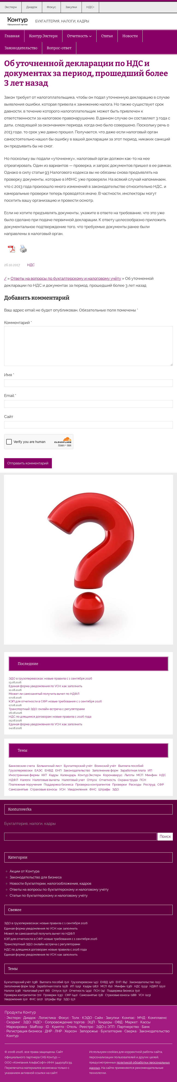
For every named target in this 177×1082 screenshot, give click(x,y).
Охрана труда (128, 780)
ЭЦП (91, 1022)
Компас (128, 1018)
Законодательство (77, 770)
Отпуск (92, 780)
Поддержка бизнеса (58, 784)
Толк (75, 1018)
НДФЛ (13, 780)
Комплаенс (157, 1018)
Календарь (68, 775)
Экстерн (13, 1018)
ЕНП (58, 770)
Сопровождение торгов (65, 1022)
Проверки (119, 784)
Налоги (25, 780)
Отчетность (107, 780)
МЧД (141, 1018)
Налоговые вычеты (46, 780)
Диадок (29, 1018)
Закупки (112, 1018)
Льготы (129, 775)
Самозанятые (18, 789)
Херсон (71, 1031)
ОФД (118, 1022)
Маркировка (16, 1027)
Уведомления (77, 789)
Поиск (165, 836)
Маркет (131, 1022)
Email (10, 395)
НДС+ (37, 1022)
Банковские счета (22, 766)
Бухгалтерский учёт (78, 766)
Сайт (8, 416)
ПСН (143, 780)
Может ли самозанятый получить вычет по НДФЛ (44, 693)
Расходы (135, 784)
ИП (150, 770)
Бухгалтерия (111, 1031)
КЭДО (87, 1018)
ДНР (48, 1031)
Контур (12, 1036)
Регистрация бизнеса (24, 1031)
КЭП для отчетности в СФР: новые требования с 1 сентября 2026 (55, 701)
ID (47, 1027)
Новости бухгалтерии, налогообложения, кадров (50, 883)
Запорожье (89, 1031)
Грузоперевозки (20, 770)
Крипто (58, 1027)
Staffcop (36, 1027)
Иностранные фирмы (24, 775)
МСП (139, 775)
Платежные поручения (25, 784)
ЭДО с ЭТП (105, 1027)
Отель (72, 1027)
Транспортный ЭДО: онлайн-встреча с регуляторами (47, 709)
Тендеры (105, 1022)
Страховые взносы (43, 789)
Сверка (130, 1031)
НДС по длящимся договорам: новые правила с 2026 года (50, 716)
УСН (62, 789)
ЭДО (115, 789)
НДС (31, 265)
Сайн (99, 1018)
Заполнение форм (105, 770)
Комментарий (18, 322)
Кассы (145, 1022)
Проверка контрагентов (92, 784)
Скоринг (13, 1022)
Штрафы (104, 789)
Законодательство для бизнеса (36, 877)
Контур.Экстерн (89, 775)
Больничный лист (49, 766)
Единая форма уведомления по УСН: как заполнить (45, 686)
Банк (146, 1027)
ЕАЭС (39, 770)
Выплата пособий (130, 766)
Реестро (86, 1027)
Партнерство (128, 1027)
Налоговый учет (73, 780)
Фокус (64, 1018)
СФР (160, 784)
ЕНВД (49, 770)
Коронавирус (112, 775)
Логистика (47, 1018)
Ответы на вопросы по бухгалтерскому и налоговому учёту (66, 278)
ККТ (44, 775)
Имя (9, 374)
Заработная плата (133, 770)
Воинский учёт (105, 766)
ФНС (92, 789)
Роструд (149, 784)
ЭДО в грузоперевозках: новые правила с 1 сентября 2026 (50, 678)
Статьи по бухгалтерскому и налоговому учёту (49, 895)
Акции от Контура (24, 871)
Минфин (151, 775)
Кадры (53, 775)
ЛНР (58, 1031)
